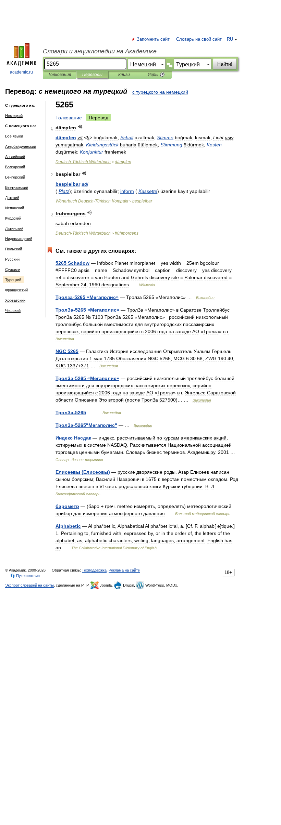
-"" (86, 425)
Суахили (12, 269)
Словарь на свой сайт (199, 39)
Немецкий (14, 116)
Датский (12, 198)
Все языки (14, 136)
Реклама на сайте (124, 570)
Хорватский (15, 300)
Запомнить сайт (153, 39)
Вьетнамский (16, 187)
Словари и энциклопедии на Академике (100, 51)
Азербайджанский (20, 146)
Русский (12, 259)
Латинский (14, 228)
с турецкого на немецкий (160, 92)
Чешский (13, 311)
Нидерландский (18, 239)
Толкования (59, 74)
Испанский (14, 208)
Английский (15, 157)
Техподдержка (94, 570)
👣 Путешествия (25, 576)
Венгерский (15, 177)
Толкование (69, 117)
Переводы (92, 74)
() (83, 472)
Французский (16, 290)
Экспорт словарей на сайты (29, 585)
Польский (13, 249)
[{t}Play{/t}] (80, 126)
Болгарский (15, 167)
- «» (87, 297)
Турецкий (13, 280)
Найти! (224, 64)
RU (230, 39)
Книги (124, 74)
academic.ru (21, 72)
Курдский (13, 218)
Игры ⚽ (156, 74)
